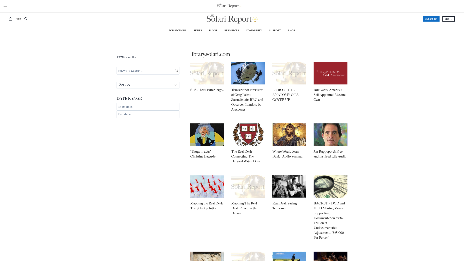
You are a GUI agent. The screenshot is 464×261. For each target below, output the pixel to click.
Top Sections (178, 30)
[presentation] (207, 73)
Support (275, 30)
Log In (448, 19)
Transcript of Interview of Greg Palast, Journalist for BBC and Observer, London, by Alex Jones (247, 99)
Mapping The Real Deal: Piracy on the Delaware (244, 208)
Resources (231, 30)
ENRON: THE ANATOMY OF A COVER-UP (285, 95)
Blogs (213, 30)
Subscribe (431, 19)
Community (254, 30)
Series (198, 30)
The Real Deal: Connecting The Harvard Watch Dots (245, 156)
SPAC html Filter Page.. (207, 90)
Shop (291, 30)
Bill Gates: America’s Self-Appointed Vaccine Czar (329, 95)
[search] (12, 19)
